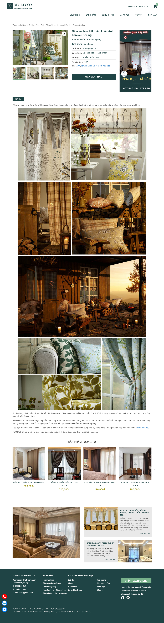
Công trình (108, 14)
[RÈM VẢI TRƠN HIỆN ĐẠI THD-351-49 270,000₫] (64, 463)
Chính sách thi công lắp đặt (132, 594)
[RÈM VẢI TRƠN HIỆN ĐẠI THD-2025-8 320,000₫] (29, 463)
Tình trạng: (77, 43)
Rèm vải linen (48, 580)
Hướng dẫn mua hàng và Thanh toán (136, 587)
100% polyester (89, 48)
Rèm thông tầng (49, 587)
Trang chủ (17, 25)
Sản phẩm (91, 14)
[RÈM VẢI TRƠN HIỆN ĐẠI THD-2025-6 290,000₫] (99, 463)
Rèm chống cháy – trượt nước (55, 593)
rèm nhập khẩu (88, 65)
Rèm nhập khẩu (28, 25)
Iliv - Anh (40, 25)
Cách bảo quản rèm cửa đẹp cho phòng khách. (100, 544)
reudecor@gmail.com (23, 593)
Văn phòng (101, 580)
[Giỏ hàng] (155, 6)
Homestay (72, 587)
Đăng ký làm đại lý (138, 6)
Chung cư (72, 583)
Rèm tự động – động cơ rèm (54, 590)
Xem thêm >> (145, 533)
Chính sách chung (136, 580)
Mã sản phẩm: (79, 39)
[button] (64, 33)
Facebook (122, 597)
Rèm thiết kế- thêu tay (52, 583)
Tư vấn (138, 14)
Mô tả (18, 99)
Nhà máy (152, 14)
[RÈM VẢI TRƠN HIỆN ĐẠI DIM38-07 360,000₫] (135, 463)
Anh (86, 61)
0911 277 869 (143, 427)
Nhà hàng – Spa (103, 583)
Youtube (128, 597)
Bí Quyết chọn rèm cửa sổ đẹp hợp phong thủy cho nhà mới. (134, 512)
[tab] (18, 99)
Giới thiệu (75, 14)
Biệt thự (71, 580)
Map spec (125, 14)
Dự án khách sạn (75, 590)
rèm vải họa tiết (103, 65)
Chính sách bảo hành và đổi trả (133, 591)
